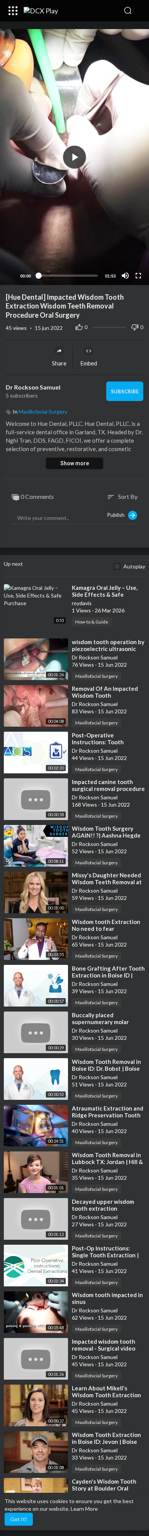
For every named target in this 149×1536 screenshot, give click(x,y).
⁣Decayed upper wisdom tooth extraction (103, 1205)
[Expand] (13, 11)
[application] (74, 157)
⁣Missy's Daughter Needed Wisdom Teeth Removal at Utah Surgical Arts (107, 882)
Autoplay (134, 566)
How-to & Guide (91, 622)
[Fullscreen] (138, 275)
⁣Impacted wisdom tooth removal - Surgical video (103, 1345)
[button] (139, 10)
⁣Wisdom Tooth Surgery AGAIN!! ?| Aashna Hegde (106, 832)
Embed (88, 363)
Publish (117, 514)
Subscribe (125, 391)
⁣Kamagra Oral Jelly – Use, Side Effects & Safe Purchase (105, 594)
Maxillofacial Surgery (43, 411)
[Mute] (125, 275)
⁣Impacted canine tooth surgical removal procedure (108, 785)
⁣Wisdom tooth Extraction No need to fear (106, 925)
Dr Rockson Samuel (34, 387)
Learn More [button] (84, 1508)
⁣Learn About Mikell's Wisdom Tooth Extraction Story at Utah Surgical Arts (107, 1395)
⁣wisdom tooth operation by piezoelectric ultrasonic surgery (108, 648)
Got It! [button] (18, 1519)
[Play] (10, 275)
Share (59, 363)
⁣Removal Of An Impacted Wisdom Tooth (105, 692)
